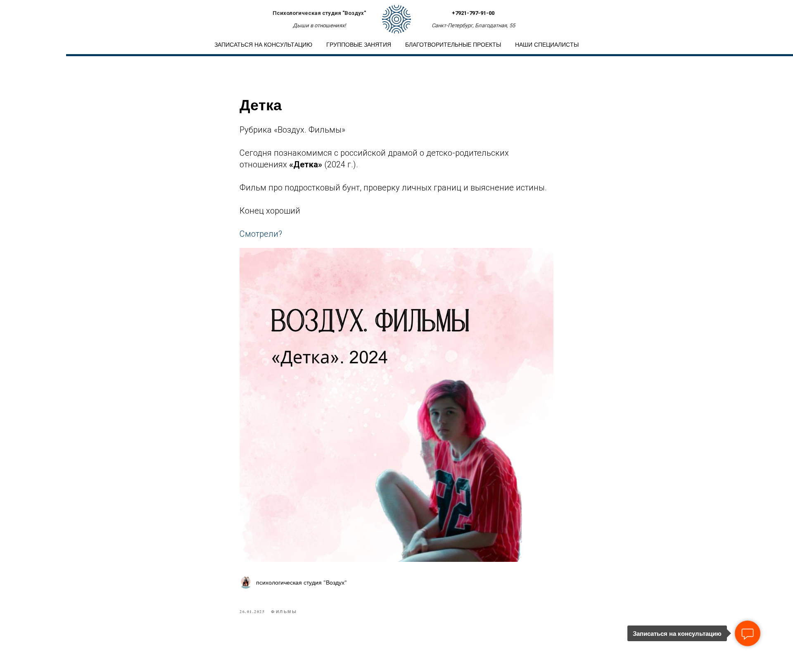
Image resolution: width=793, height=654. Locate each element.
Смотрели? (261, 234)
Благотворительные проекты (453, 44)
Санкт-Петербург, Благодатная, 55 (473, 25)
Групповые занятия (358, 44)
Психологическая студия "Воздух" (319, 13)
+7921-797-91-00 (473, 13)
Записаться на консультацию (263, 44)
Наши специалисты (547, 44)
